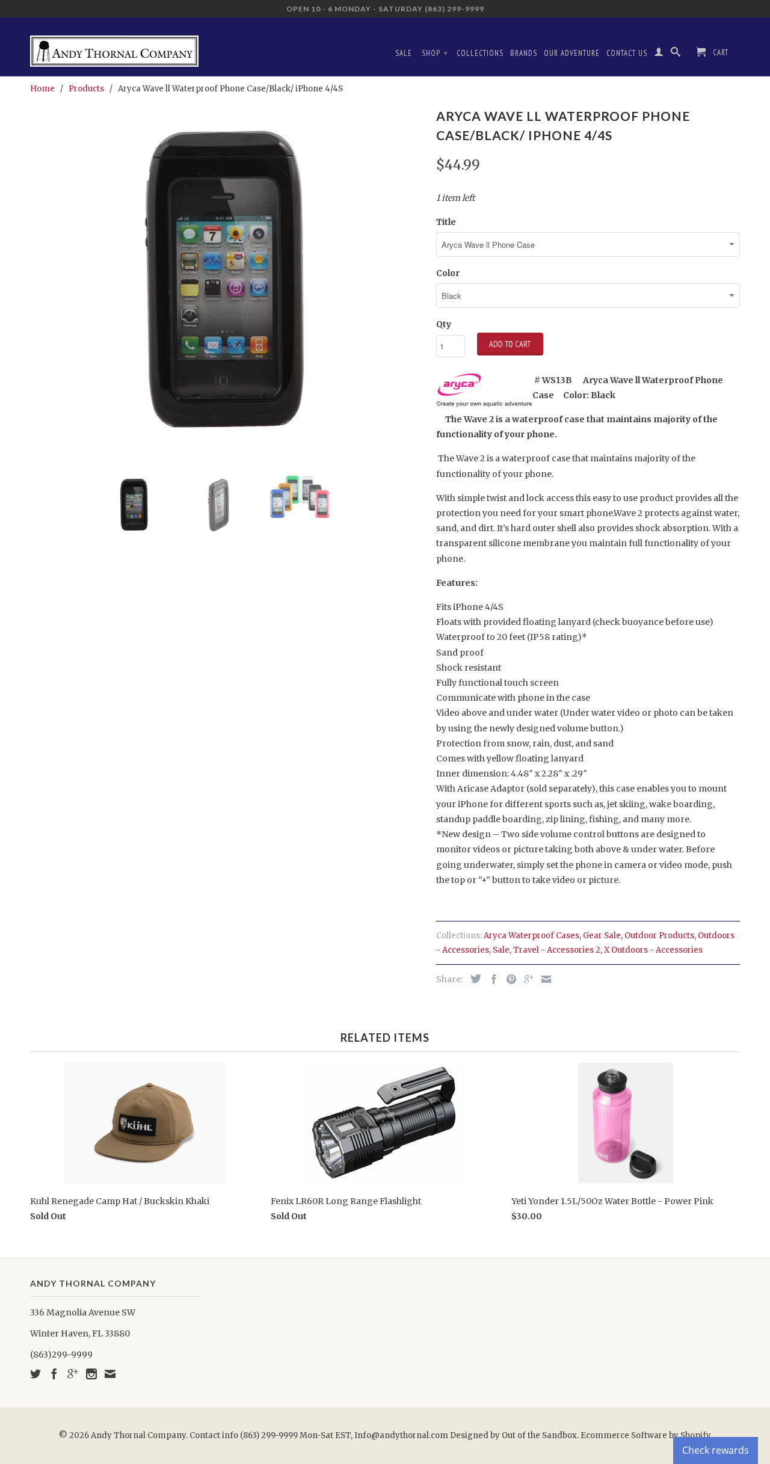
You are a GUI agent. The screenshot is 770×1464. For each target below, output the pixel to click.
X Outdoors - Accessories (653, 950)
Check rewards (715, 1450)
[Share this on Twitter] (472, 978)
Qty (443, 324)
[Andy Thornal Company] (114, 46)
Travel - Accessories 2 (556, 950)
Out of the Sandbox (539, 1435)
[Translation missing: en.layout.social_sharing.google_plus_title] (526, 979)
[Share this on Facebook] (491, 979)
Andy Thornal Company (138, 1435)
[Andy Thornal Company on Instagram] (91, 1373)
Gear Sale (602, 935)
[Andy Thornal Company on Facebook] (54, 1373)
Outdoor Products (659, 935)
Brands (523, 53)
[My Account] (659, 54)
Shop (435, 53)
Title (446, 222)
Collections (480, 53)
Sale (403, 53)
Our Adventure (572, 53)
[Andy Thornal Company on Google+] (72, 1373)
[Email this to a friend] (543, 979)
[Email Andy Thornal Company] (110, 1373)
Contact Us (626, 53)
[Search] (676, 54)
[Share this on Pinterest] (508, 979)
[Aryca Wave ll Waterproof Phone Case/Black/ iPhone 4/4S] (227, 284)
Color (448, 273)
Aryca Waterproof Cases (531, 935)
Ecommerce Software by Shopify (646, 1435)
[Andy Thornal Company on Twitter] (35, 1373)
